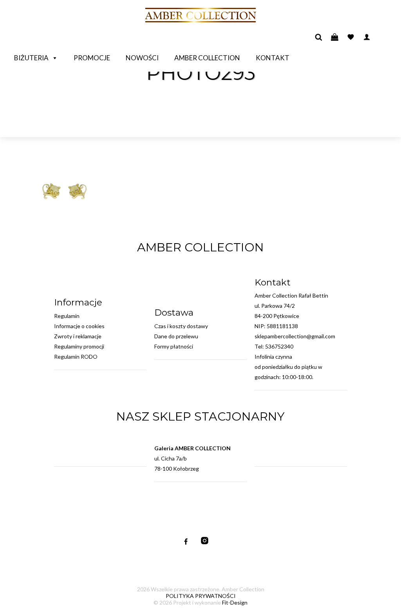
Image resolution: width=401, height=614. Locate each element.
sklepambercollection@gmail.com (295, 336)
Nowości (142, 58)
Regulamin (66, 315)
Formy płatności (173, 346)
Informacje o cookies (79, 326)
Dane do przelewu (176, 336)
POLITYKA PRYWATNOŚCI (201, 595)
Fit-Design (234, 602)
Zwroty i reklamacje (77, 336)
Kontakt (272, 58)
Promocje (92, 58)
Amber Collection (207, 58)
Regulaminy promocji (79, 346)
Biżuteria (31, 58)
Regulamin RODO (76, 356)
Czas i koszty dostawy (181, 326)
